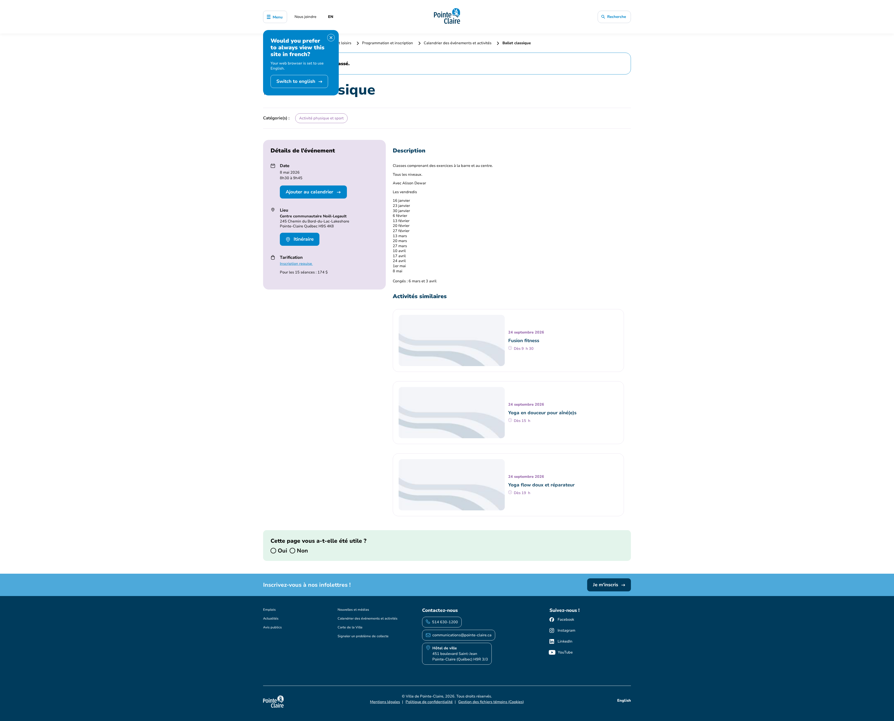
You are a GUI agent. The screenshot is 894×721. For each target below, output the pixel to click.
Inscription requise (296, 263)
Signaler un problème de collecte (363, 636)
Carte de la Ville (350, 627)
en (330, 16)
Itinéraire (303, 239)
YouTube (565, 652)
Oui (281, 550)
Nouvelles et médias (353, 609)
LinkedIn (565, 641)
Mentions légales (385, 701)
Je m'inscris (606, 585)
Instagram (566, 630)
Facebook (566, 619)
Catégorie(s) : (276, 118)
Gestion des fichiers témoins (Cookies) (491, 701)
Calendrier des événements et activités (457, 43)
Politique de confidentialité (429, 701)
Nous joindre (305, 16)
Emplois (269, 609)
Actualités (270, 618)
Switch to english (296, 81)
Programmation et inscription (387, 43)
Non (301, 550)
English (624, 700)
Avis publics (272, 627)
